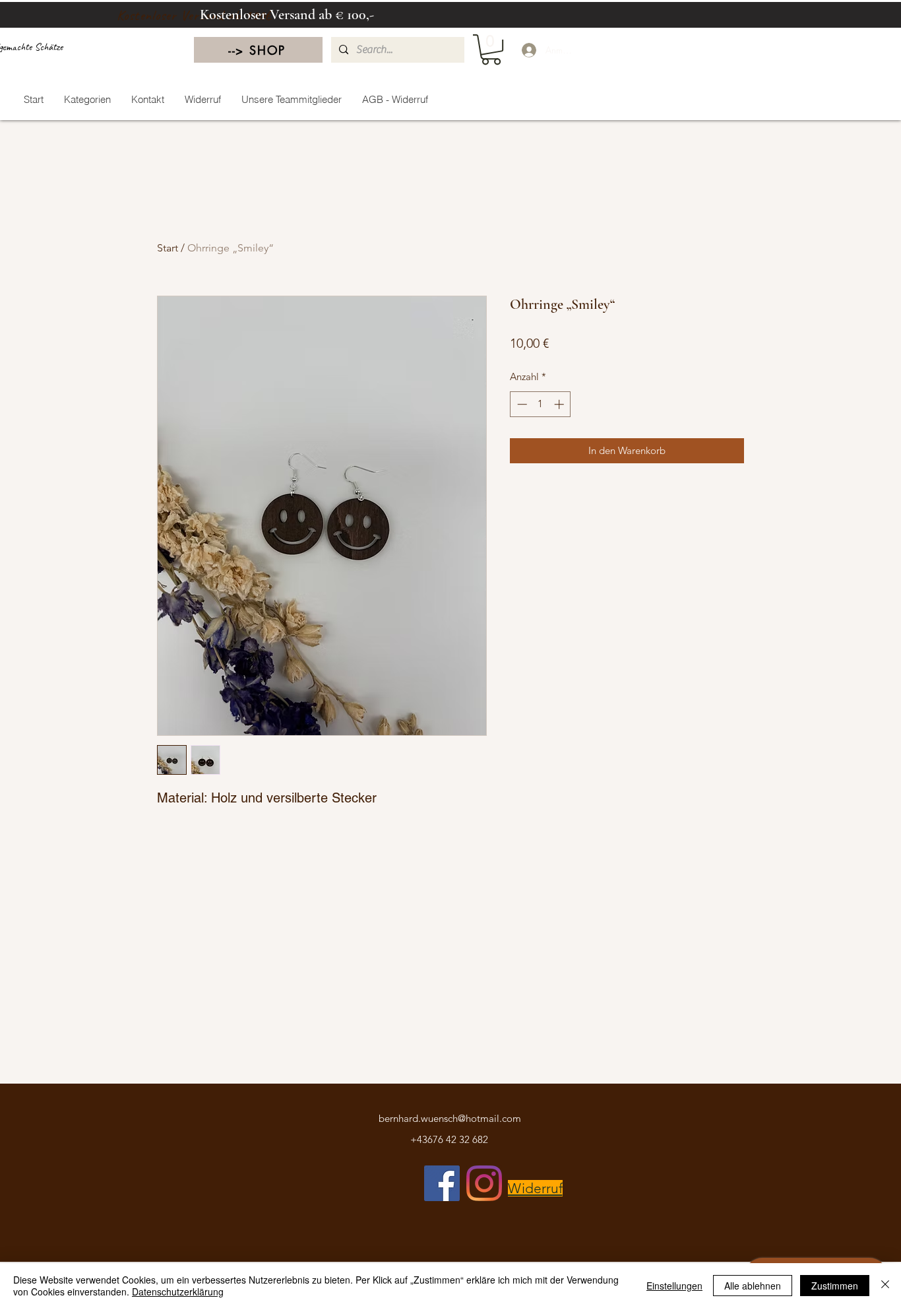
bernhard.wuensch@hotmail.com (450, 1118)
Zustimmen (834, 1285)
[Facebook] (442, 1183)
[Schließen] (885, 1285)
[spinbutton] (540, 404)
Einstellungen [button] (674, 1285)
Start (167, 248)
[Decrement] (521, 404)
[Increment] (560, 404)
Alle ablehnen (752, 1285)
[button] (491, 49)
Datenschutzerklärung (178, 1291)
